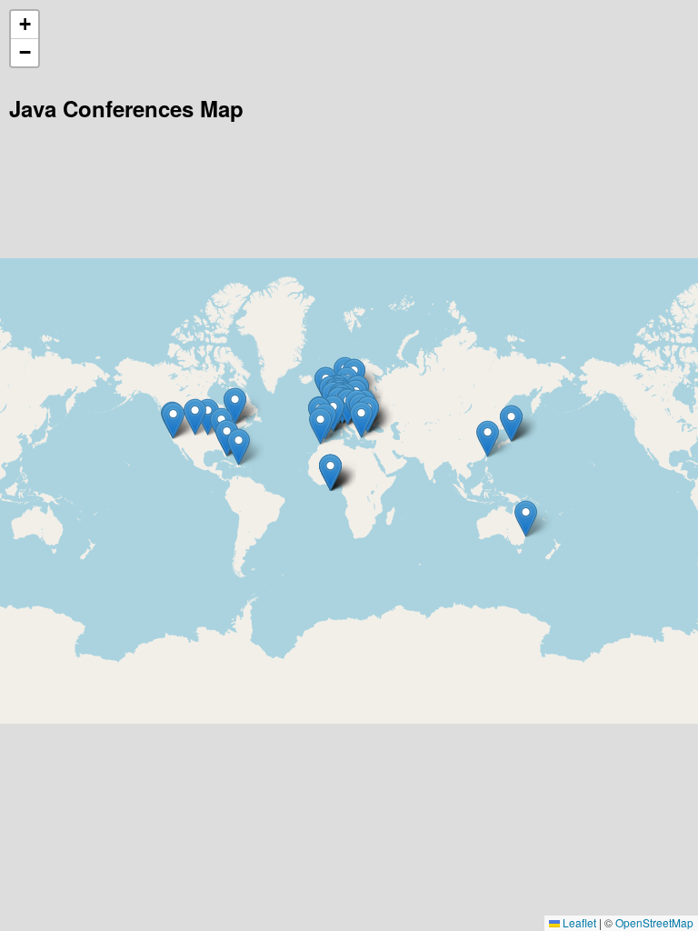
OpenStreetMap (654, 922)
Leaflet (578, 922)
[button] (173, 420)
